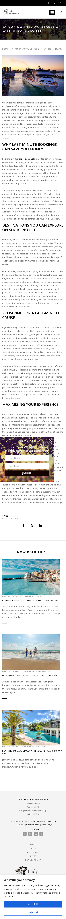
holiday (15, 519)
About (33, 844)
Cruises (6, 519)
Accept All (33, 904)
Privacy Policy (33, 860)
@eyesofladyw (46, 824)
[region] (33, 897)
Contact (33, 848)
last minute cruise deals (23, 158)
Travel (58, 49)
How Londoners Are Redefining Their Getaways (30, 675)
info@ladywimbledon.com (44, 821)
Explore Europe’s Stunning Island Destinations (30, 600)
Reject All (33, 912)
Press (33, 856)
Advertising (33, 852)
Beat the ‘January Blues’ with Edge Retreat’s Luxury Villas (32, 752)
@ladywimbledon (31, 824)
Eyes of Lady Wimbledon (26, 49)
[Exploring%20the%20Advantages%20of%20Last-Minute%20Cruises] (24, 525)
